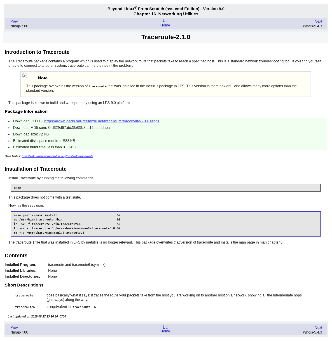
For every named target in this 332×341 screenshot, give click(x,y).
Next (318, 21)
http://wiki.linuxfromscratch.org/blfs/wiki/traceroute (57, 156)
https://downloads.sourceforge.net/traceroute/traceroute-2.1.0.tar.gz (101, 121)
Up (165, 21)
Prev (14, 21)
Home (165, 25)
